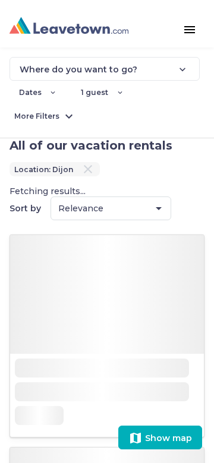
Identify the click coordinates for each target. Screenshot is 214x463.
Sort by (25, 208)
